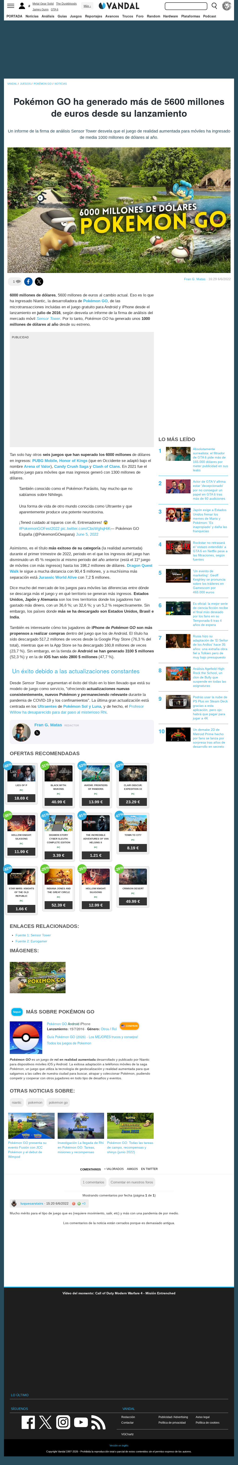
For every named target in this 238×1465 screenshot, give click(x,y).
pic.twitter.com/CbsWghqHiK (85, 528)
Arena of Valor (37, 466)
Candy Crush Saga (71, 466)
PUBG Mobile (44, 460)
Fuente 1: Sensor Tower (33, 935)
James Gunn (41, 9)
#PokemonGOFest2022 (39, 528)
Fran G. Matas (194, 279)
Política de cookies (207, 1422)
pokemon (35, 1102)
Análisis (48, 16)
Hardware (170, 16)
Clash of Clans (106, 466)
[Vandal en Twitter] (45, 1421)
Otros (105, 1028)
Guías (62, 16)
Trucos (127, 16)
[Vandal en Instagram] (63, 1421)
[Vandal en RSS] (98, 1421)
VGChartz (127, 1434)
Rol (114, 1028)
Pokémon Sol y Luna (82, 706)
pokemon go (58, 1102)
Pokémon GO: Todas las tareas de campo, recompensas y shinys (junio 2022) (130, 1147)
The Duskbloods (66, 3)
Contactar (127, 1422)
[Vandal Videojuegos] (119, 5)
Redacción (128, 1416)
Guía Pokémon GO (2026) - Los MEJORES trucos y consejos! (92, 1036)
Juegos (76, 16)
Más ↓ (87, 6)
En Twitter (149, 1169)
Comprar (131, 1026)
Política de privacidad (172, 1422)
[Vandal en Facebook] (28, 1421)
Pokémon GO (95, 301)
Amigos (132, 1169)
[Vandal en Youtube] (80, 1421)
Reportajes (93, 16)
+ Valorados (114, 1169)
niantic (17, 1102)
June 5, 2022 (87, 534)
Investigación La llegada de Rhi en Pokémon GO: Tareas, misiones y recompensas (81, 1147)
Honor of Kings (73, 460)
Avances (112, 16)
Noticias (32, 16)
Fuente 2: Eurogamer (31, 941)
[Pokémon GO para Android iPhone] (26, 1037)
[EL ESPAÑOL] (226, 5)
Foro (140, 16)
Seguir (17, 1011)
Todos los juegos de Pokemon (69, 1043)
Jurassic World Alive (58, 577)
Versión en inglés (119, 1445)
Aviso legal (203, 1416)
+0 (83, 1203)
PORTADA (14, 16)
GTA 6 (54, 9)
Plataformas (190, 16)
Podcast (209, 16)
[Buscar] (214, 6)
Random (153, 16)
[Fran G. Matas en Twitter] (37, 733)
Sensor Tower (48, 318)
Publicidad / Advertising (173, 1416)
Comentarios (90, 1169)
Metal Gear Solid (43, 3)
